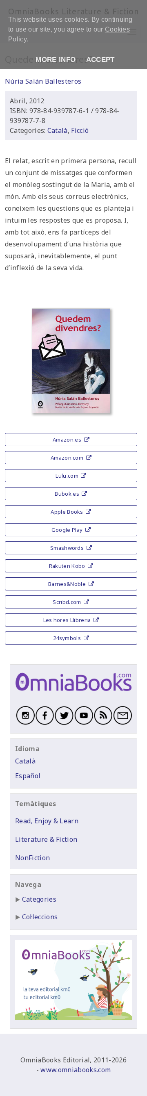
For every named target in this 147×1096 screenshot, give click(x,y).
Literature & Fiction (46, 839)
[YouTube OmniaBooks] (83, 723)
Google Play (67, 529)
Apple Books (68, 511)
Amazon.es (67, 439)
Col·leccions (40, 916)
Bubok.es (67, 493)
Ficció (80, 130)
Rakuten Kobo (68, 566)
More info (56, 60)
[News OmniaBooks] (103, 723)
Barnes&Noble (67, 584)
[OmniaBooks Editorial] (73, 693)
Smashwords (67, 547)
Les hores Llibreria (67, 620)
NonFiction (32, 857)
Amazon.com (68, 457)
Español (27, 775)
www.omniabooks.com (75, 1069)
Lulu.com (68, 475)
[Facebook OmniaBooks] (44, 723)
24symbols (67, 638)
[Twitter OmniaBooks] (64, 723)
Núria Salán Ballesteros (43, 81)
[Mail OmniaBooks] (122, 723)
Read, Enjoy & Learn (46, 820)
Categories (39, 899)
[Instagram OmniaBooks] (25, 723)
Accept (100, 60)
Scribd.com (67, 602)
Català (57, 130)
